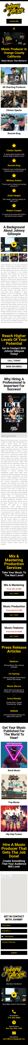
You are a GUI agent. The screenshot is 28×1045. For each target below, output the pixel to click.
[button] (14, 21)
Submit (14, 953)
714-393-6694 (14, 1018)
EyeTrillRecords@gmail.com (14, 1039)
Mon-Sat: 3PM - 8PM (14, 1028)
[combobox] (2, 937)
